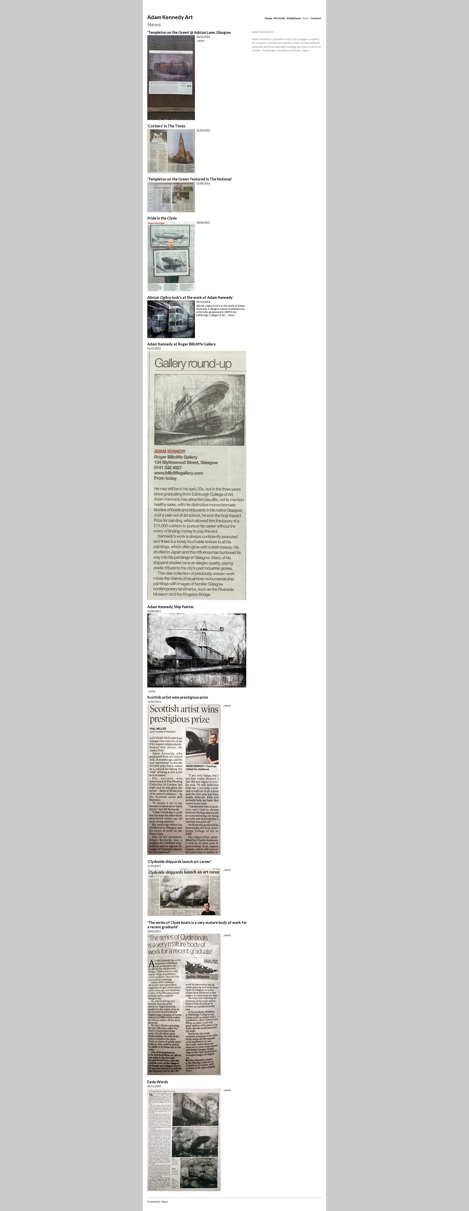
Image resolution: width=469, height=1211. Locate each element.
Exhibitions (294, 18)
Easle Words (157, 1082)
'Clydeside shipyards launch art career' (179, 861)
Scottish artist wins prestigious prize (177, 697)
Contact (316, 18)
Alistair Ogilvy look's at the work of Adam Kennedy (190, 297)
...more (200, 40)
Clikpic (164, 1201)
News (305, 18)
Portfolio (279, 18)
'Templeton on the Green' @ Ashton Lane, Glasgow (189, 32)
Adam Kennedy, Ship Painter (170, 606)
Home (268, 18)
